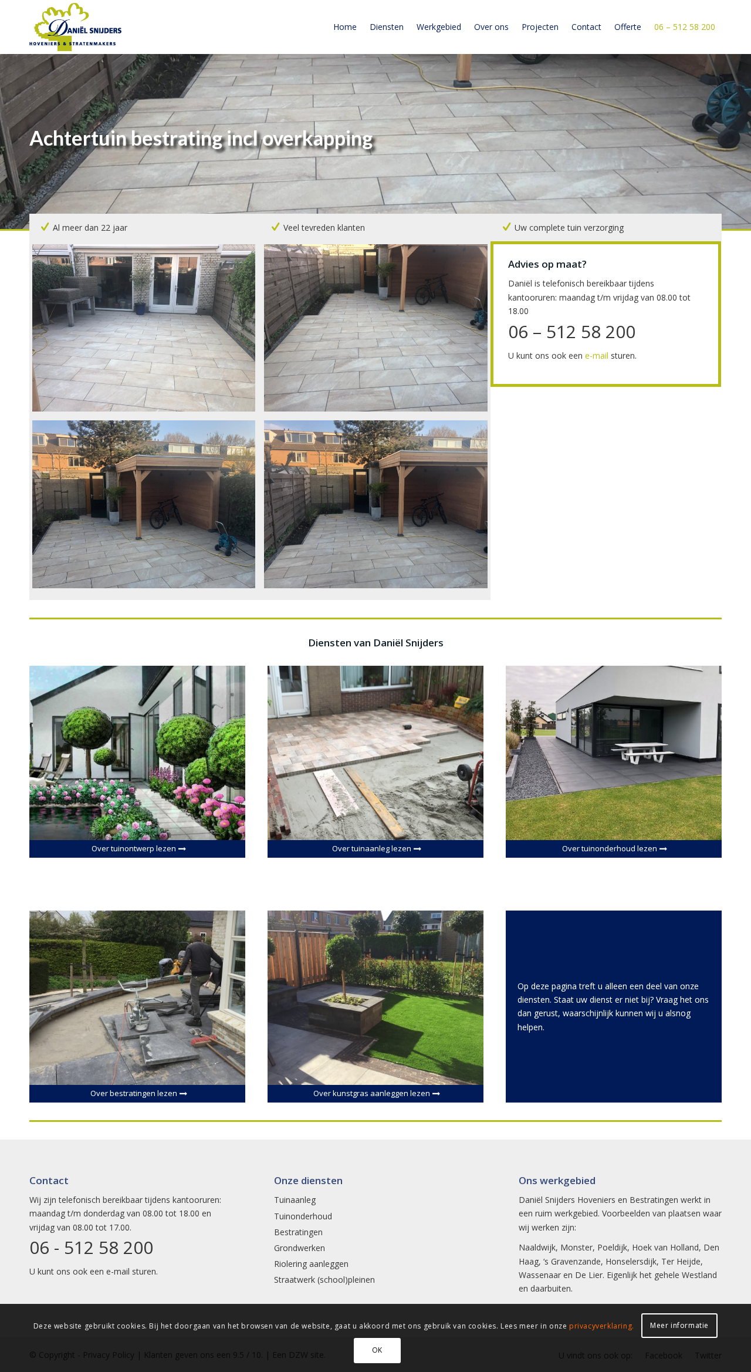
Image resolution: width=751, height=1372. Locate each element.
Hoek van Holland (665, 1247)
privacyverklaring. (601, 1326)
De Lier (589, 1274)
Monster (576, 1247)
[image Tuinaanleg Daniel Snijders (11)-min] (380, 332)
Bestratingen (298, 1232)
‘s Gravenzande (572, 1261)
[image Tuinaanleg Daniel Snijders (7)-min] (148, 332)
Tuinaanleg (295, 1199)
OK (377, 1350)
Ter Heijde (681, 1261)
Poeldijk (612, 1247)
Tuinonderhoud (303, 1216)
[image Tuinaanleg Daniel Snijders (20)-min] (380, 508)
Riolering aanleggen (311, 1263)
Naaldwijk (537, 1247)
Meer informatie (679, 1325)
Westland (699, 1274)
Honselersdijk (631, 1261)
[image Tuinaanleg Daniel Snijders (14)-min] (148, 508)
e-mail (596, 355)
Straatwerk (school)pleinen (324, 1279)
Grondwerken (299, 1247)
